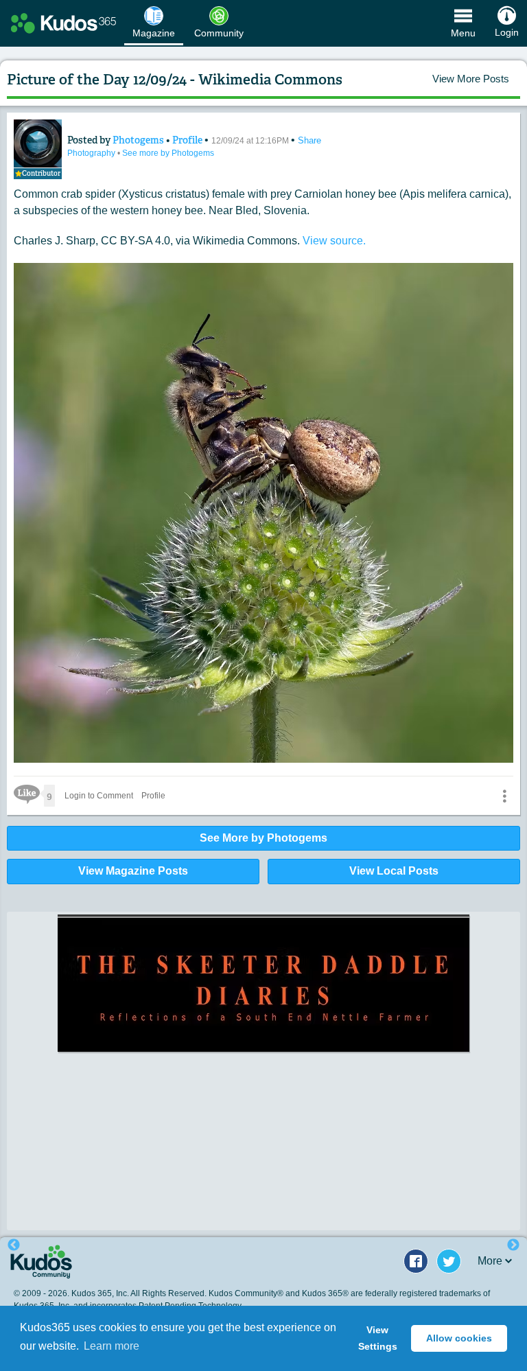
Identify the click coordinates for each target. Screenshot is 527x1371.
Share (309, 140)
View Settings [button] (377, 1338)
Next (513, 1245)
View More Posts (470, 78)
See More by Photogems (263, 838)
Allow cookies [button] (459, 1338)
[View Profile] (38, 143)
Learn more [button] (111, 1346)
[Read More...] (263, 1071)
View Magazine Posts (133, 871)
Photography (92, 153)
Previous (14, 1245)
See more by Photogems (168, 153)
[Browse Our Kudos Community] (63, 23)
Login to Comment (99, 795)
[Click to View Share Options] (504, 795)
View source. (334, 240)
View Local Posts (393, 871)
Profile (187, 140)
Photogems (139, 140)
